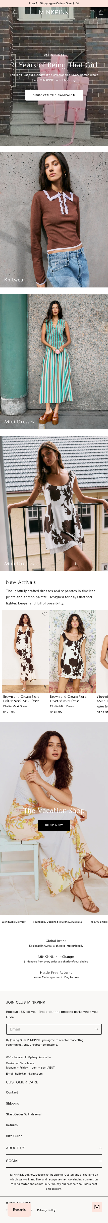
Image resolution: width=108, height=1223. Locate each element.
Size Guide (14, 1136)
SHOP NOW (54, 825)
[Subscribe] (96, 1029)
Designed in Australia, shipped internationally (56, 946)
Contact (12, 1092)
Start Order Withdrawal (24, 1114)
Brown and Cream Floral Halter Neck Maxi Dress (21, 699)
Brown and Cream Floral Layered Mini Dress (68, 699)
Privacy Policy (46, 1210)
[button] (7, 12)
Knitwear (14, 280)
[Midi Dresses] (54, 361)
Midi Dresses (19, 422)
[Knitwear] (54, 219)
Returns (12, 1125)
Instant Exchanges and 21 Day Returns (56, 977)
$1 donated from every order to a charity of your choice (56, 961)
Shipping (12, 1103)
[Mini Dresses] (54, 503)
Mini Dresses (19, 563)
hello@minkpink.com (29, 1074)
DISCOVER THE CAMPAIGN (54, 95)
